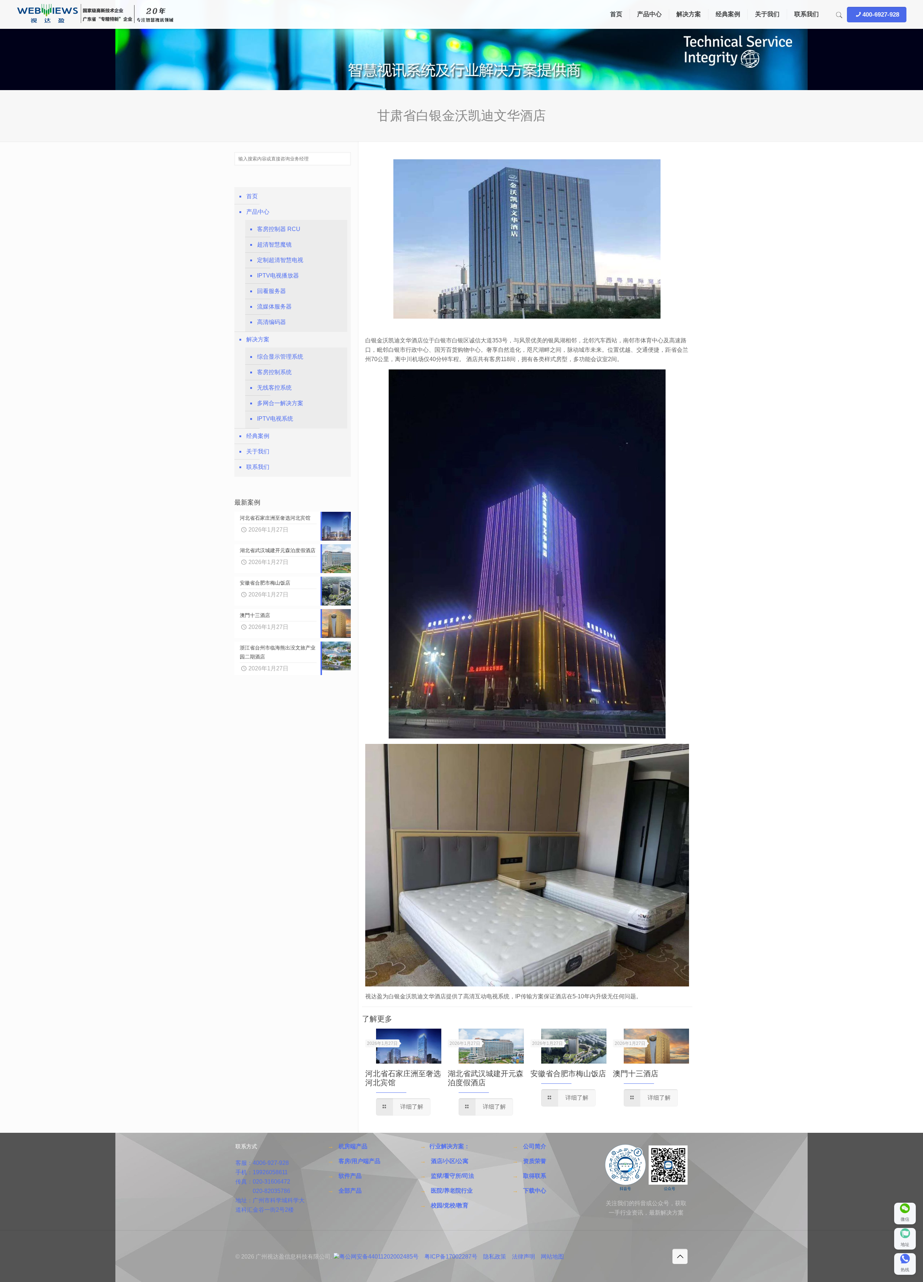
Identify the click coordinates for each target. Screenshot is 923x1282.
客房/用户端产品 (359, 1161)
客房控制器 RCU (278, 229)
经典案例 (257, 436)
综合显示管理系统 (280, 357)
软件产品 (350, 1176)
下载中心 (534, 1191)
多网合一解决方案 (280, 403)
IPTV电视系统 (275, 419)
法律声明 (523, 1257)
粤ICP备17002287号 (450, 1257)
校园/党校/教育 (449, 1205)
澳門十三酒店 (635, 1073)
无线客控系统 (274, 388)
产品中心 (257, 212)
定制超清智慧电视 (280, 260)
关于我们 (257, 451)
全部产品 (350, 1191)
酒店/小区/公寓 (449, 1161)
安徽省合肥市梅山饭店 (568, 1073)
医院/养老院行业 (452, 1191)
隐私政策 (494, 1257)
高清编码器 (271, 322)
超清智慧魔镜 (274, 244)
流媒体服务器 (274, 306)
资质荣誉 (534, 1161)
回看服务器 (271, 291)
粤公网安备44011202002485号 (379, 1257)
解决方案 (257, 339)
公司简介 (534, 1146)
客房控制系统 (274, 372)
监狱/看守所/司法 (452, 1176)
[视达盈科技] (95, 14)
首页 (252, 196)
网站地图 (552, 1257)
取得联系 (534, 1176)
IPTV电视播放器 (278, 275)
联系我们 (257, 467)
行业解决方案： (449, 1146)
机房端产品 (353, 1146)
